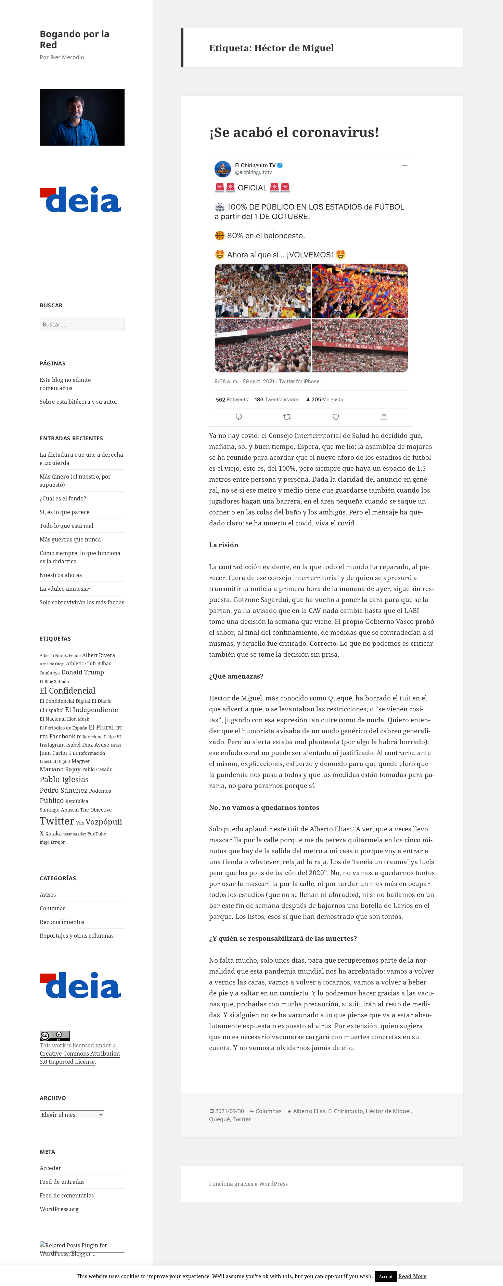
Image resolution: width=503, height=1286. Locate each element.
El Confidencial (67, 690)
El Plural (101, 727)
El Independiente (91, 709)
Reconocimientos (62, 922)
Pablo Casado (97, 769)
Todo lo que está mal (66, 526)
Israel (116, 745)
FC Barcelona (90, 736)
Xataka (53, 833)
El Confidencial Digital (65, 701)
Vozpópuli (104, 822)
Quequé (219, 1119)
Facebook (62, 736)
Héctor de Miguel (388, 1111)
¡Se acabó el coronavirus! (294, 132)
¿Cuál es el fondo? (63, 498)
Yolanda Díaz (74, 834)
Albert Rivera (98, 655)
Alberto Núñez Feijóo (60, 655)
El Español (52, 710)
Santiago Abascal (59, 809)
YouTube (97, 834)
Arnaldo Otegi (52, 663)
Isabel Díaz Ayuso (87, 744)
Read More (412, 1276)
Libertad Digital (55, 761)
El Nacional (53, 718)
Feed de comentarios (67, 1195)
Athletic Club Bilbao (89, 663)
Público (52, 800)
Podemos (100, 790)
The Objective (96, 809)
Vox (80, 822)
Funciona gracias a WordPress (248, 1184)
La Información (89, 753)
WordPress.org (59, 1209)
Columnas (52, 908)
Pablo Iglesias (64, 779)
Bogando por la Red (74, 39)
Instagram (52, 744)
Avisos (48, 894)
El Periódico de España (63, 728)
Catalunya (50, 673)
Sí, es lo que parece (65, 512)
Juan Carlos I (55, 752)
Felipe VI (112, 737)
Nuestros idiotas (61, 575)
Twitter (57, 821)
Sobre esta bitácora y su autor (79, 401)
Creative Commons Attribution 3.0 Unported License (80, 1058)
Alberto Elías (309, 1111)
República (76, 801)
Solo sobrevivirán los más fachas (82, 602)
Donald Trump (82, 672)
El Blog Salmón (54, 681)
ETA (44, 737)
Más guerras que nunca (70, 539)
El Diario (102, 701)
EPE (118, 728)
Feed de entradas (62, 1181)
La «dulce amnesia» (65, 588)
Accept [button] (386, 1276)
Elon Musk (78, 719)
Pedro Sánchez (64, 790)
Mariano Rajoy (60, 769)
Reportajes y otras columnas (77, 935)
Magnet (81, 761)
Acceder (50, 1168)
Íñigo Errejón (53, 842)
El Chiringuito (345, 1111)
